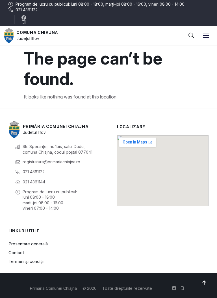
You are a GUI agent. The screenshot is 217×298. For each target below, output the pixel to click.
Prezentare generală (28, 243)
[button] (191, 36)
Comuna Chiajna (37, 32)
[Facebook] (25, 17)
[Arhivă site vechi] (25, 22)
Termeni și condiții (26, 261)
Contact (16, 252)
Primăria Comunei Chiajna (56, 126)
